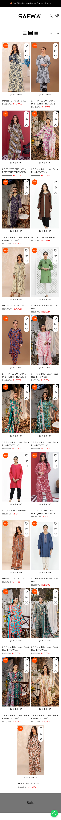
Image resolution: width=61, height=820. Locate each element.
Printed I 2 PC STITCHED (14, 101)
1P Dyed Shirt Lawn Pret (43, 237)
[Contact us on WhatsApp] (54, 813)
